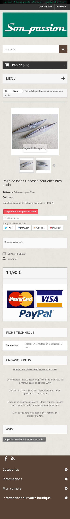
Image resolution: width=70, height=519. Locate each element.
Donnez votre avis (13, 242)
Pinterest (56, 228)
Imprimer (12, 259)
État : (5, 197)
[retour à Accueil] (6, 91)
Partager (24, 228)
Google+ (40, 228)
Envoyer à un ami (17, 254)
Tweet (10, 228)
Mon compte (12, 488)
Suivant (54, 165)
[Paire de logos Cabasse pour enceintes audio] (26, 165)
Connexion (61, 6)
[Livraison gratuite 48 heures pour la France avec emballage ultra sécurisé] (35, 2)
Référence (8, 192)
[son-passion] (35, 24)
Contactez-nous (46, 6)
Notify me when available (15, 223)
